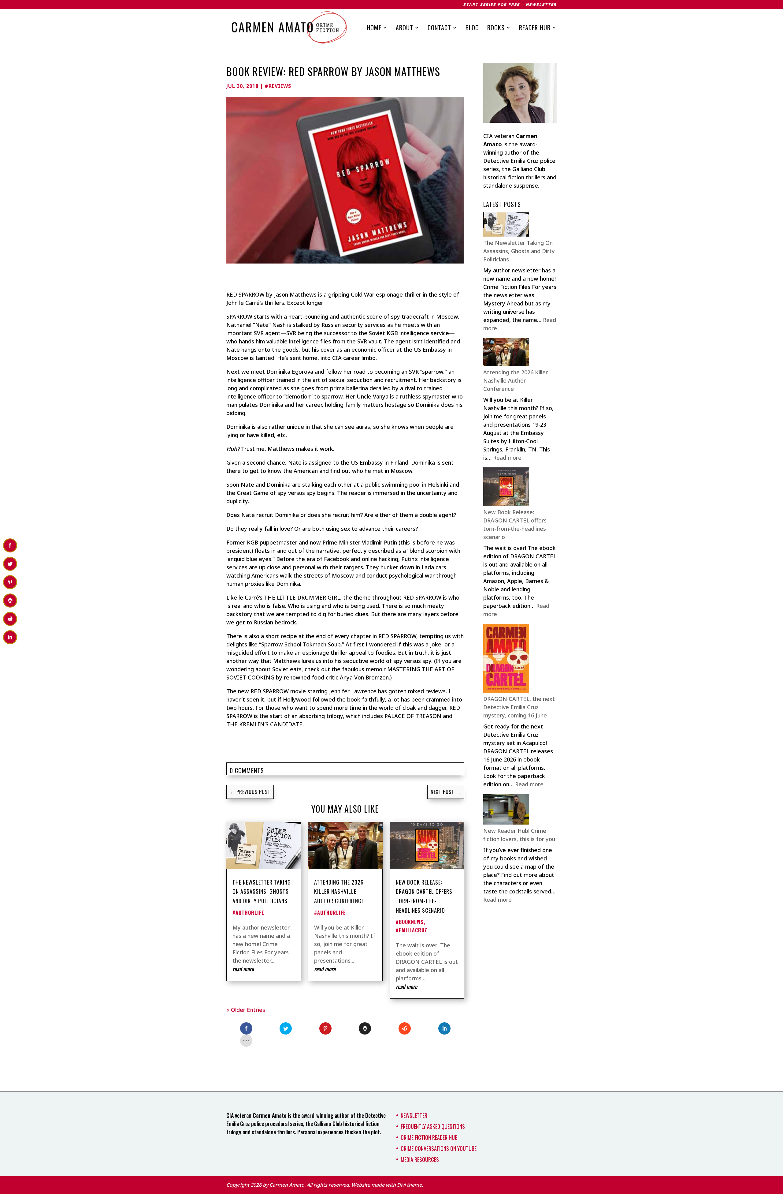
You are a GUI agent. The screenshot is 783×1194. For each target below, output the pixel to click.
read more (243, 969)
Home (374, 28)
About (404, 28)
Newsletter (541, 5)
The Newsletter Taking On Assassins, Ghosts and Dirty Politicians (261, 891)
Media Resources (420, 1159)
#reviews (278, 86)
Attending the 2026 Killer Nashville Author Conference (339, 891)
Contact (439, 28)
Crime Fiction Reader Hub (429, 1137)
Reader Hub (535, 28)
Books (496, 28)
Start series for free (491, 5)
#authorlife (248, 912)
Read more (507, 457)
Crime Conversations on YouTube (439, 1148)
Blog (472, 28)
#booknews (410, 922)
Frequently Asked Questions (433, 1126)
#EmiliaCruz (411, 930)
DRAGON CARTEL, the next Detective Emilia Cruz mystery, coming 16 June (519, 707)
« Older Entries (245, 1009)
